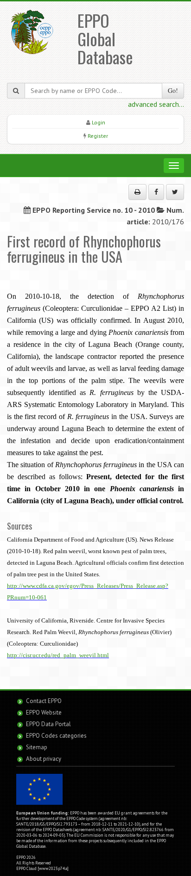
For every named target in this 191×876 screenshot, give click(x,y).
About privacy (43, 759)
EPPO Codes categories (56, 736)
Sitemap (36, 747)
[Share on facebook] (156, 192)
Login (98, 122)
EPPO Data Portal (48, 724)
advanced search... (156, 104)
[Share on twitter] (175, 192)
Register (98, 135)
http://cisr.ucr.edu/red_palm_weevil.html (58, 655)
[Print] (137, 192)
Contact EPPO (44, 701)
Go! (173, 90)
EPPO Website (44, 712)
